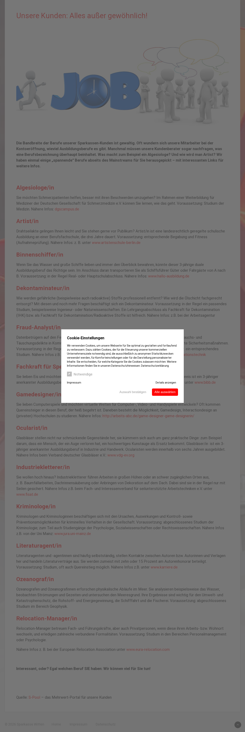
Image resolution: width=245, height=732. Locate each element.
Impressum (74, 382)
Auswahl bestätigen (132, 392)
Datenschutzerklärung (155, 365)
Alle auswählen (165, 392)
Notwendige (83, 374)
